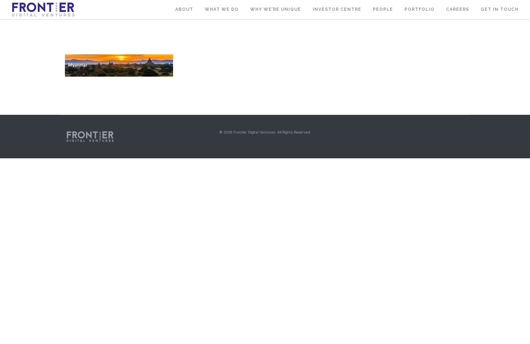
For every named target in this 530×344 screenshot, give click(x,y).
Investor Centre (337, 9)
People (383, 9)
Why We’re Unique (275, 9)
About (184, 9)
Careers (457, 9)
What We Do (222, 9)
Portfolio (419, 9)
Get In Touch (499, 9)
